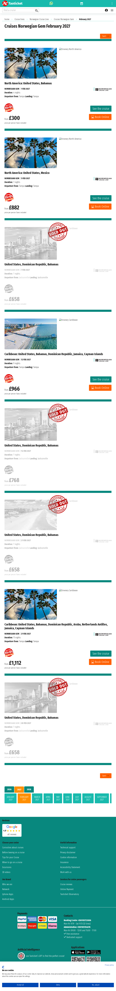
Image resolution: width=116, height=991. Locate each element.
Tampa (22, 96)
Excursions (6, 867)
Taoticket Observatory (69, 894)
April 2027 (48, 798)
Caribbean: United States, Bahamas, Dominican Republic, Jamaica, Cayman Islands (54, 354)
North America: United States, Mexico (27, 173)
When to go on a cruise (12, 862)
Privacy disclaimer (67, 852)
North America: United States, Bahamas (28, 83)
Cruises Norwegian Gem (64, 19)
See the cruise (101, 109)
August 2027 (88, 798)
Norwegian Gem (12, 88)
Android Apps (8, 899)
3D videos (6, 872)
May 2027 (58, 798)
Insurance (64, 862)
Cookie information (68, 857)
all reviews (11, 834)
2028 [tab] (29, 789)
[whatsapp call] (51, 4)
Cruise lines (19, 19)
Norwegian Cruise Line (39, 19)
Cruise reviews (66, 884)
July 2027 (77, 798)
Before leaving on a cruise (13, 852)
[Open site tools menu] (112, 3)
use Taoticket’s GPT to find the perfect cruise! (45, 956)
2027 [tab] (19, 789)
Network (5, 889)
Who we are (7, 884)
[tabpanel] (58, 798)
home (7, 19)
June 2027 (67, 798)
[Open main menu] (112, 10)
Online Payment (67, 889)
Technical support (68, 847)
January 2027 (10, 798)
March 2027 (37, 798)
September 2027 (102, 798)
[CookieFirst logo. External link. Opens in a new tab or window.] (3, 967)
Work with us (65, 872)
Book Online (102, 117)
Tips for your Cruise (10, 857)
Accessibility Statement (70, 867)
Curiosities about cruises (12, 847)
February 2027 (24, 798)
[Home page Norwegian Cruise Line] (103, 88)
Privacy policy (109, 965)
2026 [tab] (9, 789)
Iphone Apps (7, 894)
